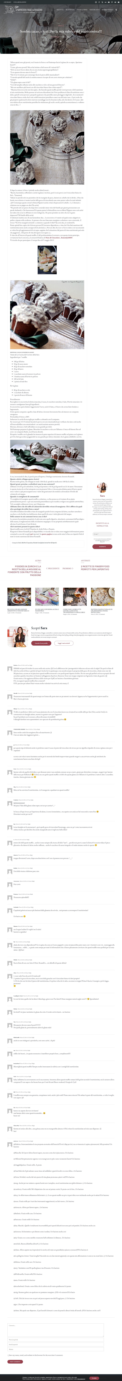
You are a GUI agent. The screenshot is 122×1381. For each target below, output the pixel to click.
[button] (116, 9)
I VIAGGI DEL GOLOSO (19, 729)
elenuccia (16, 855)
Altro (38, 560)
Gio (14, 1107)
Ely (14, 942)
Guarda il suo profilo (41, 643)
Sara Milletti (55, 37)
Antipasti (85, 560)
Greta (15, 769)
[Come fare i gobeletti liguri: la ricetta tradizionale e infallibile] (75, 587)
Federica (15, 665)
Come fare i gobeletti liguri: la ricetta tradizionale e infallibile (74, 610)
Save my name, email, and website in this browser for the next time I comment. (36, 1355)
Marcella (15, 693)
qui (31, 534)
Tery (15, 1022)
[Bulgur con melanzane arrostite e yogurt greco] (19, 587)
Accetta (94, 1378)
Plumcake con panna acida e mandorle (47, 610)
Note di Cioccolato (53, 237)
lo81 (14, 1092)
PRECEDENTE (53, 568)
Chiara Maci (16, 1125)
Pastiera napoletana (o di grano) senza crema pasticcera (101, 610)
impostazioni (81, 1379)
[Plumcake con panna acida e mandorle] (47, 587)
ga (14, 745)
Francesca (16, 894)
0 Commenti (18, 612)
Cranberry (16, 800)
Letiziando (16, 907)
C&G (15, 1076)
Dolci (19, 542)
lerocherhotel (17, 1063)
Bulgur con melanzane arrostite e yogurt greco (18, 610)
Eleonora (16, 926)
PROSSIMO (67, 568)
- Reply (30, 665)
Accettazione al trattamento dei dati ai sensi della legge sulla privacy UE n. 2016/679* (103, 540)
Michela (15, 960)
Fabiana (15, 1009)
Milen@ (15, 709)
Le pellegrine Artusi (18, 996)
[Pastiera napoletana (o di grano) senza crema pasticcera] (103, 587)
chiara (15, 973)
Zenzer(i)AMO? (66, 237)
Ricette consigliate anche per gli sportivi (45, 542)
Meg (15, 787)
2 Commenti (102, 614)
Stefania (15, 868)
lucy (14, 824)
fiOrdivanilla (16, 1037)
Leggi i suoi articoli (64, 643)
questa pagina (47, 534)
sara (14, 1050)
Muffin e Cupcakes (27, 542)
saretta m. (16, 1141)
